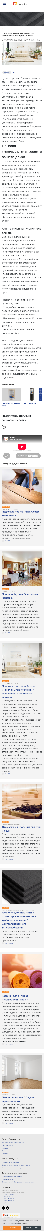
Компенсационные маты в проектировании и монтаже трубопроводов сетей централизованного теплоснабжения (19, 920)
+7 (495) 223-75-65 (8, 1197)
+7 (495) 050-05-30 (8, 1199)
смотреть (9, 859)
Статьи (4, 1151)
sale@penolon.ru (7, 1203)
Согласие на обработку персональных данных (18, 1182)
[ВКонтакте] (4, 427)
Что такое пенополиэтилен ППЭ (13, 1142)
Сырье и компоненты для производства (16, 1165)
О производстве (7, 1145)
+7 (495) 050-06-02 (8, 1201)
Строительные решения (10, 1162)
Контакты (5, 1148)
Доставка (5, 1154)
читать (8, 540)
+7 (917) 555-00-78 (8, 1195)
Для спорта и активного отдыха (13, 1168)
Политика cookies (8, 1179)
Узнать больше (32, 1228)
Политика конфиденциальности (13, 1176)
